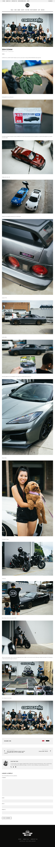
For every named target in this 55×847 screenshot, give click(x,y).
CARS (15, 9)
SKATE (22, 9)
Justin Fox (4, 51)
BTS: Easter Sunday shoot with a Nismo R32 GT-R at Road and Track (14, 752)
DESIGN (42, 9)
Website (4, 809)
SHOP (19, 839)
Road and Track (43, 751)
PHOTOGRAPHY (33, 9)
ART (39, 9)
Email (3, 803)
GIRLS (12, 9)
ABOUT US (26, 839)
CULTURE (27, 9)
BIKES (19, 9)
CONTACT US (34, 839)
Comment (4, 777)
